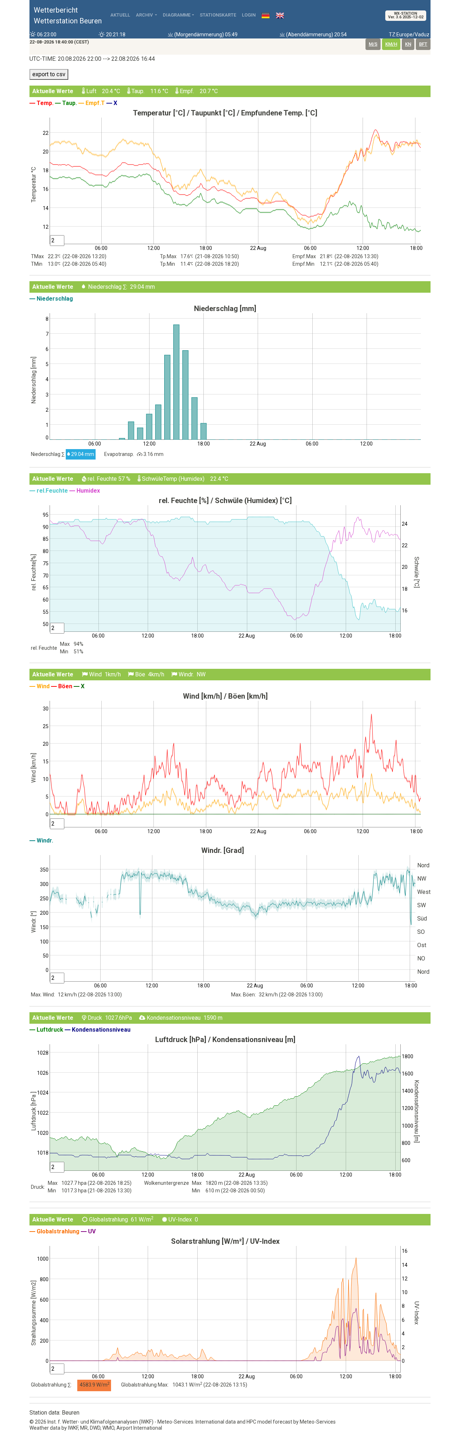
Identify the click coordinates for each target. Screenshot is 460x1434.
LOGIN (249, 15)
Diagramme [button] (176, 15)
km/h (391, 44)
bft (423, 44)
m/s (373, 44)
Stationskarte (218, 15)
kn (408, 44)
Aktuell (120, 15)
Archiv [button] (145, 15)
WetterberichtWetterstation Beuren (68, 15)
